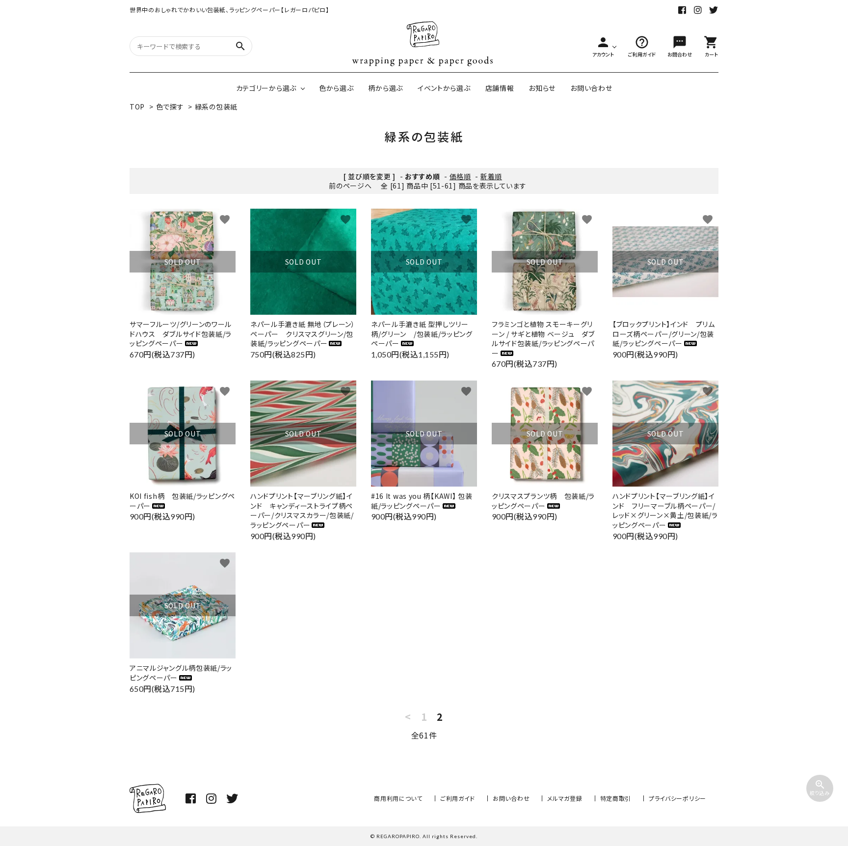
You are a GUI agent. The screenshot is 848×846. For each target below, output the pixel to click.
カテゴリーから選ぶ (266, 88)
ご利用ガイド (457, 798)
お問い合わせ (591, 88)
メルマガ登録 (564, 798)
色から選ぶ (336, 88)
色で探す (170, 106)
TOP (137, 106)
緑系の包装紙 (216, 106)
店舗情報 (499, 88)
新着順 (491, 176)
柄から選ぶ (385, 88)
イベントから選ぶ (444, 88)
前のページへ (350, 186)
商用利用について (398, 798)
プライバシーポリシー (677, 798)
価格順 (460, 176)
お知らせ (542, 88)
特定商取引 (616, 798)
